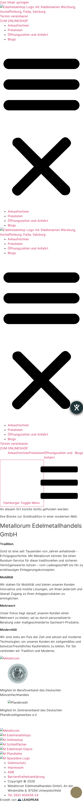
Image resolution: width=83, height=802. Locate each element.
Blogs (12, 39)
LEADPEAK (30, 800)
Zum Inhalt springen (14, 2)
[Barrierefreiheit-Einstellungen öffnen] (76, 407)
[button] (41, 125)
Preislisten (15, 30)
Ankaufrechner (18, 25)
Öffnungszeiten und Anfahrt (28, 35)
